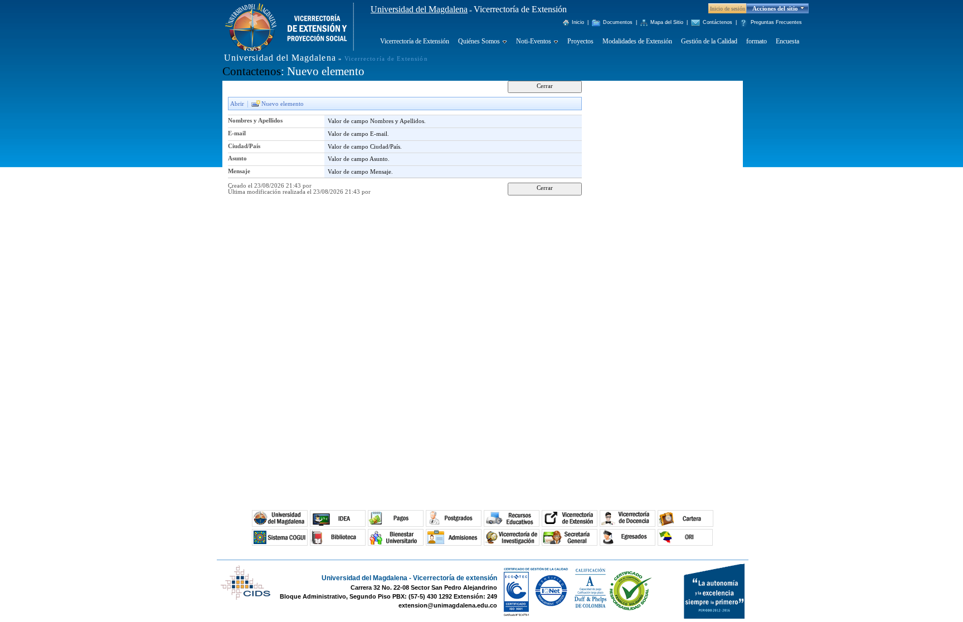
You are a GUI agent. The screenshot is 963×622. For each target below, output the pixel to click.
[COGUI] (280, 542)
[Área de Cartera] (685, 523)
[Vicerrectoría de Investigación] (511, 542)
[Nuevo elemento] (255, 103)
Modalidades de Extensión (637, 41)
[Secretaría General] (569, 542)
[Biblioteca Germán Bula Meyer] (338, 542)
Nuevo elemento (282, 104)
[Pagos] (396, 523)
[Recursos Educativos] (511, 523)
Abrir (237, 104)
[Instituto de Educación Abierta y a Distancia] (338, 523)
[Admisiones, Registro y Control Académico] (453, 542)
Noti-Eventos (533, 41)
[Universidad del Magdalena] (280, 523)
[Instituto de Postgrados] (453, 523)
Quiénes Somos (479, 41)
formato (756, 41)
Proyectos (580, 41)
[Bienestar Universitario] (396, 542)
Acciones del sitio (775, 9)
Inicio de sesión (727, 9)
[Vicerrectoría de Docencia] (627, 523)
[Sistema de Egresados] (627, 542)
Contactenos (251, 71)
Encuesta (787, 41)
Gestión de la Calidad (709, 41)
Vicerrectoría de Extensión (414, 41)
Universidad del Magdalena (419, 9)
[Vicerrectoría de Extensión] (569, 523)
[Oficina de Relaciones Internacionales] (685, 542)
